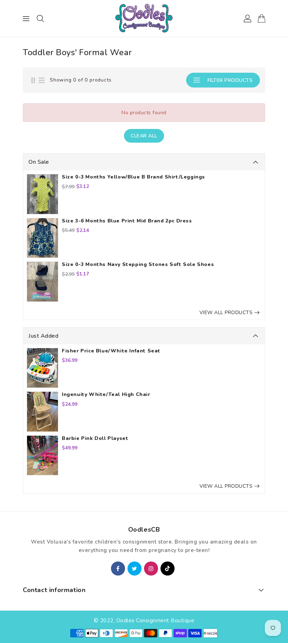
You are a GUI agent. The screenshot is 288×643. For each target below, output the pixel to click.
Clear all (144, 135)
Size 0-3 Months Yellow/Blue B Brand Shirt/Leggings (133, 177)
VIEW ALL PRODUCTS (226, 312)
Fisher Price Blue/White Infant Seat (111, 351)
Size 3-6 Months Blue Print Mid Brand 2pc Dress (127, 221)
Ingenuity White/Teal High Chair (106, 394)
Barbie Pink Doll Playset (95, 438)
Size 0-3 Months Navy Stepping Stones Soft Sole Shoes (138, 264)
